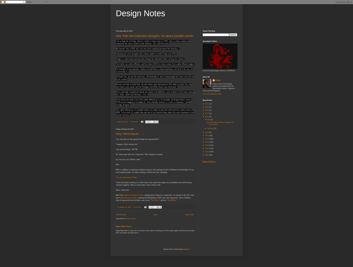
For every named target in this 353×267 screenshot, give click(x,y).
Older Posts (189, 215)
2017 (207, 104)
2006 (207, 152)
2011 (207, 136)
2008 (207, 145)
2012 (207, 132)
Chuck (217, 80)
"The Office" (155, 200)
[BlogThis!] (149, 122)
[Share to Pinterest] (157, 122)
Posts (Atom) (131, 219)
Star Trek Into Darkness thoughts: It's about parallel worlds (154, 36)
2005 (207, 155)
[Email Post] (142, 121)
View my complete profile (212, 94)
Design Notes (140, 13)
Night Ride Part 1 (124, 226)
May (209, 120)
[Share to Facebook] (154, 122)
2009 (207, 142)
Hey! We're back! (127, 134)
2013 (207, 117)
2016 (207, 107)
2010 (207, 139)
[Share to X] (151, 122)
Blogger (186, 249)
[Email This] (146, 122)
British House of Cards (128, 198)
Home (155, 215)
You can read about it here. (127, 177)
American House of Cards (133, 195)
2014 (207, 113)
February (210, 128)
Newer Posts (121, 215)
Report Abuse (209, 162)
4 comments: (134, 121)
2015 (207, 110)
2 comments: (137, 207)
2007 (207, 148)
